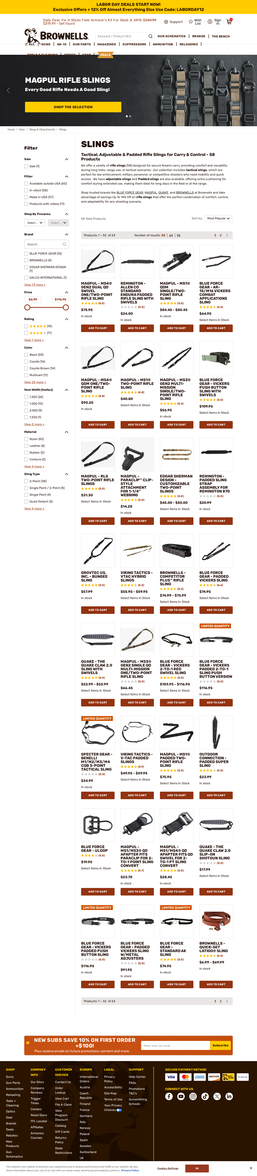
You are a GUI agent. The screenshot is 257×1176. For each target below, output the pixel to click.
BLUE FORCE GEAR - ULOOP (94, 848)
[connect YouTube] (181, 1096)
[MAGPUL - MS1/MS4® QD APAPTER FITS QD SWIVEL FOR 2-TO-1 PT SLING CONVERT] (177, 825)
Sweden (85, 1146)
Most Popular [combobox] (216, 218)
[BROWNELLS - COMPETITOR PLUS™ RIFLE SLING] (177, 551)
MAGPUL (151, 192)
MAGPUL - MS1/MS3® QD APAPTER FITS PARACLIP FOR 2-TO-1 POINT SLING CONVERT (137, 856)
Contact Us (63, 1082)
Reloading (13, 1095)
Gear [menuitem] (86, 55)
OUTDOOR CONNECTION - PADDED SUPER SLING (214, 759)
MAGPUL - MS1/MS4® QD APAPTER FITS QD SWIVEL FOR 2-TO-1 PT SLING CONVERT (176, 856)
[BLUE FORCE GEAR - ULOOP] (98, 825)
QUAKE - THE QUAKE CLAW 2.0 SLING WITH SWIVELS (96, 667)
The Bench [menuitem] (221, 36)
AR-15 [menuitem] (62, 44)
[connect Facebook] (169, 1096)
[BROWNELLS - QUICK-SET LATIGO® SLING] (216, 921)
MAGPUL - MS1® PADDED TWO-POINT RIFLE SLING (175, 759)
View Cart (62, 1098)
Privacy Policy (130, 1170)
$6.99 (33, 299)
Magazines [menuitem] (106, 44)
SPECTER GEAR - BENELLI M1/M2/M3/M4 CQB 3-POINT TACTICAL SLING (97, 761)
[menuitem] (31, 44)
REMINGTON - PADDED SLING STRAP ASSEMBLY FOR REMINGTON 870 (214, 483)
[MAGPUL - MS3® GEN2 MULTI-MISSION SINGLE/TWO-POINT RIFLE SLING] (177, 358)
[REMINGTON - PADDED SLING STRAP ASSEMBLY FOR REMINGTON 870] (216, 454)
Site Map (110, 1093)
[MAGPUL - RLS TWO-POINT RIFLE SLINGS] (98, 454)
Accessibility (113, 1087)
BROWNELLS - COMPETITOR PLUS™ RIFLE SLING (173, 578)
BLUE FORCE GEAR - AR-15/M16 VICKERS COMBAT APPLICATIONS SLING (214, 292)
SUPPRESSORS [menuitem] (134, 44)
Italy (83, 1122)
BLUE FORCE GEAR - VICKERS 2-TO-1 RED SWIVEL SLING (175, 667)
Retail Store (39, 1115)
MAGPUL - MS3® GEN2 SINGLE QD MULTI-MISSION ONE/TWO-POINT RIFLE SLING (136, 669)
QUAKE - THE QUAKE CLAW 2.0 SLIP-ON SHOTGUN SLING (215, 852)
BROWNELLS (185, 192)
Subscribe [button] (221, 1045)
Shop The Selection (73, 107)
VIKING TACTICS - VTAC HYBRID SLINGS (137, 576)
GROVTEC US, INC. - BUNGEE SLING (94, 576)
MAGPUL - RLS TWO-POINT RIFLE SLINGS (97, 480)
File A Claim (63, 1104)
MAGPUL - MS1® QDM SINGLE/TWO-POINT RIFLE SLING (175, 290)
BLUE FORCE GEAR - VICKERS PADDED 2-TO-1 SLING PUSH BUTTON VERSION (215, 669)
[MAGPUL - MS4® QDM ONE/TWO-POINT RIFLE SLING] (98, 358)
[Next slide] (248, 90)
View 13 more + (35, 285)
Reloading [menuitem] (189, 44)
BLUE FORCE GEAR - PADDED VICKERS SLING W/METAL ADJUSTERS (135, 950)
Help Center (137, 1077)
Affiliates (37, 1127)
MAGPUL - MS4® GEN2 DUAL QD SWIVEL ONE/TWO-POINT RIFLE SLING (97, 290)
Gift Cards (62, 1131)
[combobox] (34, 222)
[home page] (56, 36)
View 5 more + (34, 424)
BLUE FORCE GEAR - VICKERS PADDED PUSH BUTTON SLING (96, 948)
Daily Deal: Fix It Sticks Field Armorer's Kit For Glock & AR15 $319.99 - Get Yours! (100, 22)
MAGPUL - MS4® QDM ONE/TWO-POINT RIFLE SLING (96, 385)
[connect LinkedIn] (229, 1096)
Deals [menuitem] (105, 55)
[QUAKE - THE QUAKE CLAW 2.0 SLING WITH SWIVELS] (98, 640)
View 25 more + (35, 382)
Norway (85, 1128)
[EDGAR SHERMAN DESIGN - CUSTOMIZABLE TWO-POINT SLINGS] (177, 454)
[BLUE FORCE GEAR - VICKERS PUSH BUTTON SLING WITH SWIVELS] (216, 358)
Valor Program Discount (61, 1115)
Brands (11, 1123)
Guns (9, 1077)
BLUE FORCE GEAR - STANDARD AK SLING (173, 948)
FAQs (132, 1083)
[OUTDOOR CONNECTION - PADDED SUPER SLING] (216, 732)
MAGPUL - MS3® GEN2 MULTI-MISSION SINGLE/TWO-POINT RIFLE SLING (175, 389)
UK (82, 1158)
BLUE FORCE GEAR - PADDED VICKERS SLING (214, 576)
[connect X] (217, 1096)
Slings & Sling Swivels (42, 129)
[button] (214, 21)
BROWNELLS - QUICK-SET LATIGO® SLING (213, 947)
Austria (85, 1087)
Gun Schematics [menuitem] (172, 36)
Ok (197, 1168)
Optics (10, 1111)
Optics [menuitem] (70, 55)
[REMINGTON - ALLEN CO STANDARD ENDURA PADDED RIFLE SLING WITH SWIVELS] (137, 262)
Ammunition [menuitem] (163, 44)
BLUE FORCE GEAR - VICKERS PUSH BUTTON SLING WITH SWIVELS (214, 387)
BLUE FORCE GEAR (129, 192)
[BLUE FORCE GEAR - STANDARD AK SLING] (177, 921)
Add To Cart (97, 328)
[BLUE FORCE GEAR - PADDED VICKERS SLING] (216, 551)
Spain (84, 1140)
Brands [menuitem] (198, 36)
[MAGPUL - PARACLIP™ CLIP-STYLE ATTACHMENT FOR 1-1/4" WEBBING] (137, 454)
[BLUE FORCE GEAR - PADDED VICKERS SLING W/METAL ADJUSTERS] (137, 921)
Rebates (12, 1135)
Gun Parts (13, 1083)
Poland (85, 1134)
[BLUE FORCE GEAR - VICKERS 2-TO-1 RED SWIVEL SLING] (177, 640)
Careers (36, 1109)
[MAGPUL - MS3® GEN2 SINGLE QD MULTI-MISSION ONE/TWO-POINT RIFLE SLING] (137, 640)
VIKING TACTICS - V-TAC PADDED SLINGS (137, 758)
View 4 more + (34, 466)
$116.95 (60, 299)
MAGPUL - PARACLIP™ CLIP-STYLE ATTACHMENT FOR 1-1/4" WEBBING (137, 485)
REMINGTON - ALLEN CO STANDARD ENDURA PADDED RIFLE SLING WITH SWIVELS (137, 292)
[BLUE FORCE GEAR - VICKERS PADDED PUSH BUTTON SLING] (98, 921)
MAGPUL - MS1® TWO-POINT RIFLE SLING (137, 383)
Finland (85, 1104)
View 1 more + (34, 340)
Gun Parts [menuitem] (82, 44)
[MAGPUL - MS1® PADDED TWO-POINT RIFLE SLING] (177, 732)
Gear (22, 129)
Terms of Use (113, 1099)
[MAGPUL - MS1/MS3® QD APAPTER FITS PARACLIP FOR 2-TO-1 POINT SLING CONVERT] (137, 825)
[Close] (251, 1168)
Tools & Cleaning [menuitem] (42, 55)
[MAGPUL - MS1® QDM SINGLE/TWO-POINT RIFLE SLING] (177, 262)
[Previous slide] (8, 90)
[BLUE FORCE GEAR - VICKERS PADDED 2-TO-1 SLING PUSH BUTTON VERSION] (216, 640)
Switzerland (88, 1152)
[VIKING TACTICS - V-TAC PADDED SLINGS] (137, 732)
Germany (86, 1116)
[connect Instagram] (193, 1096)
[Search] (150, 36)
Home (11, 129)
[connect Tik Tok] (205, 1096)
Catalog (60, 1125)
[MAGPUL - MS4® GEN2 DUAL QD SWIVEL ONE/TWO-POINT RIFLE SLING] (98, 262)
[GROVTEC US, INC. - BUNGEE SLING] (98, 551)
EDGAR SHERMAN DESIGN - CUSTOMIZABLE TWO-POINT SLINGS (176, 483)
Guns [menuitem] (46, 44)
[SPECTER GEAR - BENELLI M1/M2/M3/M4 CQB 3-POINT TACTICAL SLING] (98, 732)
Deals (10, 1129)
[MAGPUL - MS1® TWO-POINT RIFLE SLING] (137, 358)
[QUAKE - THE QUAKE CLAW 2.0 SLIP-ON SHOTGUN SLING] (216, 825)
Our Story (37, 1082)
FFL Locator (39, 1121)
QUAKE (163, 192)
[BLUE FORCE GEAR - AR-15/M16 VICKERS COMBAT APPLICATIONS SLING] (216, 262)
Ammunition (15, 1089)
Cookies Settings (167, 1168)
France (85, 1110)
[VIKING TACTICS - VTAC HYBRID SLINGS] (137, 551)
